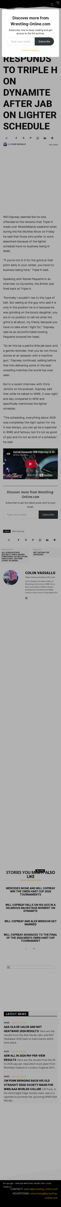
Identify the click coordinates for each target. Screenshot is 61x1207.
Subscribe (44, 41)
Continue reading (30, 50)
